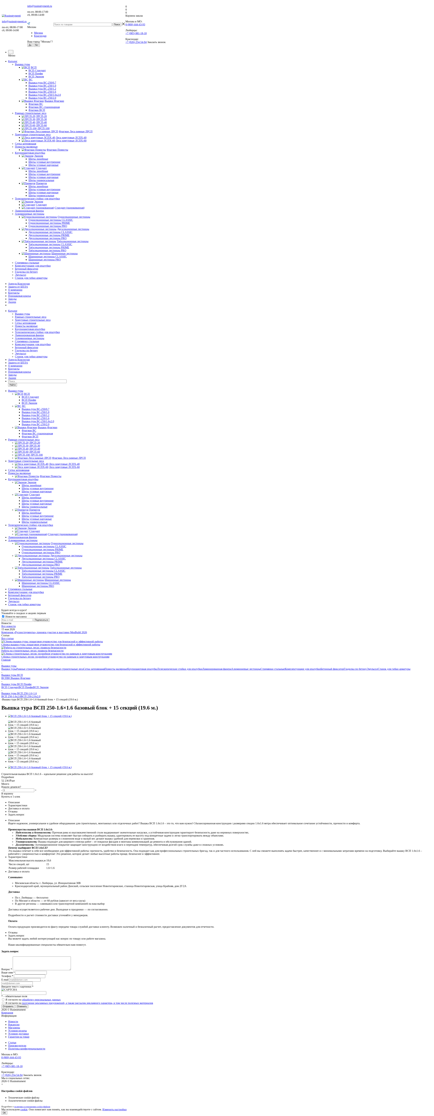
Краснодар (40, 35)
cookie (23, 1109)
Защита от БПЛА (18, 286)
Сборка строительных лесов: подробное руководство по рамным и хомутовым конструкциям (55, 656)
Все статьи (7, 638)
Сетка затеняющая (25, 323)
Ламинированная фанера (29, 335)
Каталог (12, 61)
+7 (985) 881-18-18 (136, 33)
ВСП (4, 678)
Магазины (14, 1027)
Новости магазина (16, 616)
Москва (38, 32)
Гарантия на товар (18, 1036)
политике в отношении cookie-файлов (32, 1106)
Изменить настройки (114, 1109)
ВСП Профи (26, 687)
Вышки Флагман (20, 678)
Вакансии (13, 1024)
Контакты (13, 292)
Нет (36, 45)
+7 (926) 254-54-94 (136, 42)
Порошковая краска (19, 295)
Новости (13, 1021)
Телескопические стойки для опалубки (37, 332)
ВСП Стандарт (10, 687)
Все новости (8, 626)
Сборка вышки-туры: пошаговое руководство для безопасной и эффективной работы (50, 644)
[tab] (217, 777)
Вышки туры (22, 313)
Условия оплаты (17, 1030)
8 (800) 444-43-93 (135, 24)
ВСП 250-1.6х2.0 (11, 696)
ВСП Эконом (40, 687)
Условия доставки (18, 1033)
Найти (12, 385)
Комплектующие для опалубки (33, 344)
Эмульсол (20, 353)
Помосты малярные (26, 326)
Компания (7, 1012)
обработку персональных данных (41, 999)
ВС (9, 678)
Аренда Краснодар (19, 283)
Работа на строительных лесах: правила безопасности (32, 650)
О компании (15, 289)
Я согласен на (33, 999)
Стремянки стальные (27, 341)
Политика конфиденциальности (26, 1048)
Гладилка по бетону (26, 350)
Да (30, 45)
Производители (17, 1045)
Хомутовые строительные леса (33, 319)
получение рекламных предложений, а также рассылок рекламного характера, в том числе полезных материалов (87, 1003)
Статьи (12, 1042)
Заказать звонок (156, 42)
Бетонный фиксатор (26, 347)
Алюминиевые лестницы (29, 338)
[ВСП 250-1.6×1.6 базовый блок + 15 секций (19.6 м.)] (40, 716)
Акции (12, 302)
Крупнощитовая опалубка (30, 329)
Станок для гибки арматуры (31, 356)
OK (4, 1113)
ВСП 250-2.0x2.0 (30, 696)
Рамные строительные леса (30, 316)
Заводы (12, 298)
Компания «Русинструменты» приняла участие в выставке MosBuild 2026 (44, 632)
